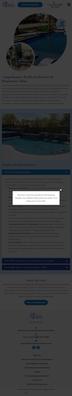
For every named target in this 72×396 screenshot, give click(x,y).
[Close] (61, 190)
